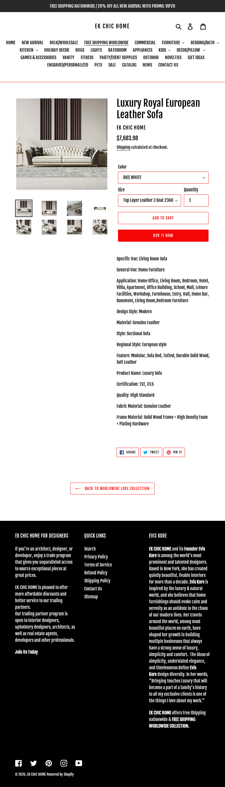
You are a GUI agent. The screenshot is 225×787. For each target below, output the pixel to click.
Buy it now (163, 235)
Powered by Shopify (60, 774)
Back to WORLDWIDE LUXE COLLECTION (117, 488)
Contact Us (93, 588)
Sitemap (91, 596)
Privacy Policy (96, 557)
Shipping (123, 147)
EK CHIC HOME (112, 26)
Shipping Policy (97, 581)
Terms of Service (98, 565)
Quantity (191, 189)
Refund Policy (95, 573)
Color (122, 167)
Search (90, 549)
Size (121, 189)
